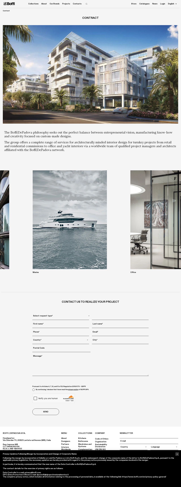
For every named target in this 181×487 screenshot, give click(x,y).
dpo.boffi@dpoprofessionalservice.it (53, 475)
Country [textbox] (124, 447)
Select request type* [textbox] (43, 316)
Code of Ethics (101, 439)
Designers (65, 441)
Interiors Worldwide (66, 448)
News (154, 4)
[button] (177, 454)
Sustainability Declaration (101, 445)
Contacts (77, 4)
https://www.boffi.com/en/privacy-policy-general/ (144, 477)
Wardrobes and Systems (84, 445)
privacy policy (73, 390)
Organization (100, 442)
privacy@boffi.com (33, 472)
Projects (66, 4)
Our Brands (54, 4)
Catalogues (144, 4)
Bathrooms (83, 441)
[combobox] (61, 316)
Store (133, 4)
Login (162, 4)
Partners (65, 444)
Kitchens (82, 438)
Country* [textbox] (37, 340)
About (64, 438)
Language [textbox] (155, 447)
